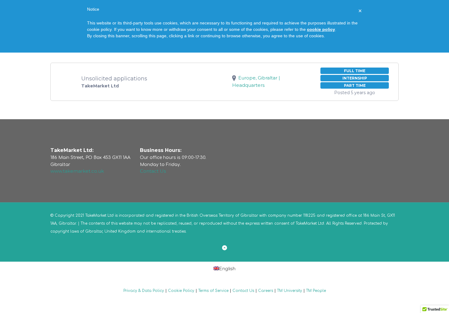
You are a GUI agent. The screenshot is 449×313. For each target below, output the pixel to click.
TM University (289, 291)
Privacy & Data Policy (143, 291)
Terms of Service (213, 291)
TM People (316, 291)
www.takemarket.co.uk (77, 171)
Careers (265, 291)
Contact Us (153, 171)
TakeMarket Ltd (310, 223)
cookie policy (321, 29)
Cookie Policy (181, 291)
